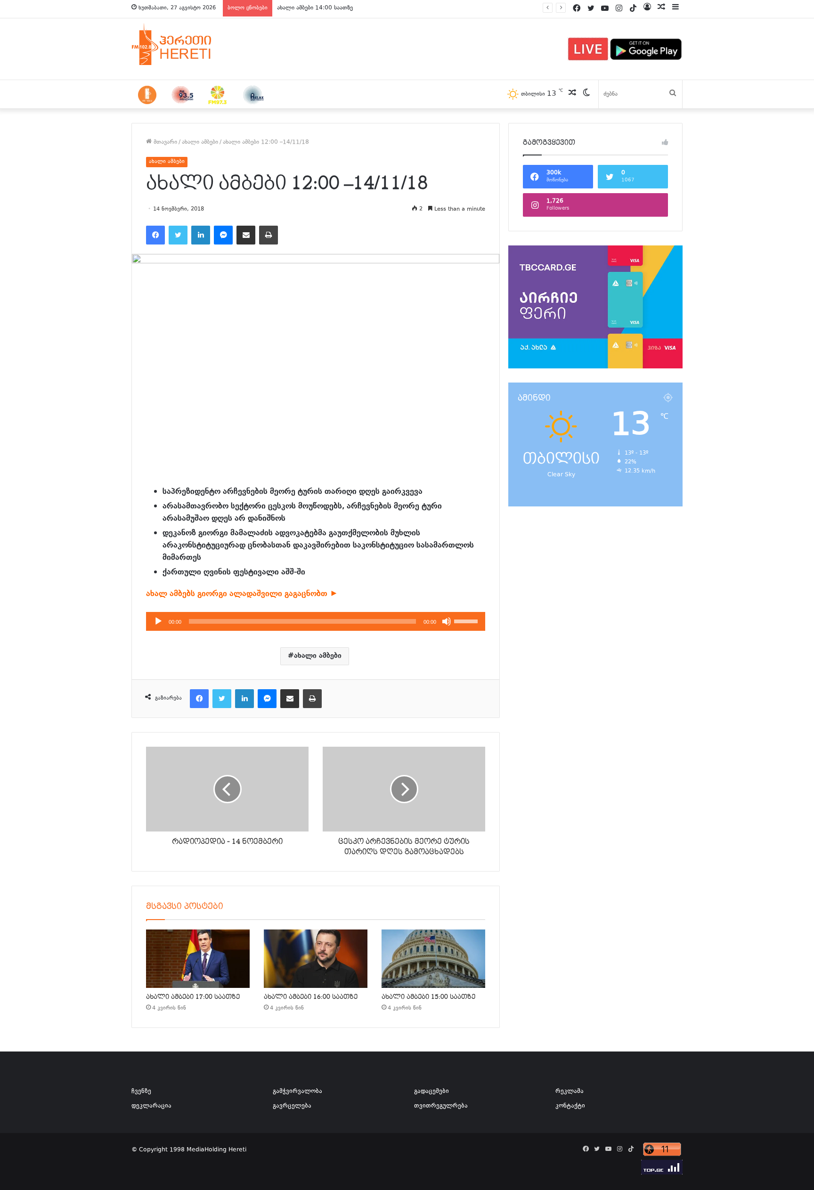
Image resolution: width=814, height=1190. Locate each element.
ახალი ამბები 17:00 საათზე (193, 997)
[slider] (467, 620)
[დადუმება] (446, 621)
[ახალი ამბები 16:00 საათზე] (315, 958)
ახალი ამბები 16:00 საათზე (311, 997)
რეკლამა (569, 1091)
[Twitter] (178, 235)
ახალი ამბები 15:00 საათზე (428, 997)
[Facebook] (155, 235)
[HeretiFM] (183, 44)
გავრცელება (292, 1106)
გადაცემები (431, 1091)
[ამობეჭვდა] (268, 235)
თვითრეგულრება (441, 1106)
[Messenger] (223, 235)
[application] (315, 621)
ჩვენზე (141, 1091)
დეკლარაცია (151, 1106)
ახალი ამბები (200, 142)
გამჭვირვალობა (297, 1091)
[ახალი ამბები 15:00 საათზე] (433, 958)
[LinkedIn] (200, 235)
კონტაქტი (570, 1106)
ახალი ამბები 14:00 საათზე (315, 8)
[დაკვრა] (158, 621)
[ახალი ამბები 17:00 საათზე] (198, 958)
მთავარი (164, 142)
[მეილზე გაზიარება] (245, 235)
